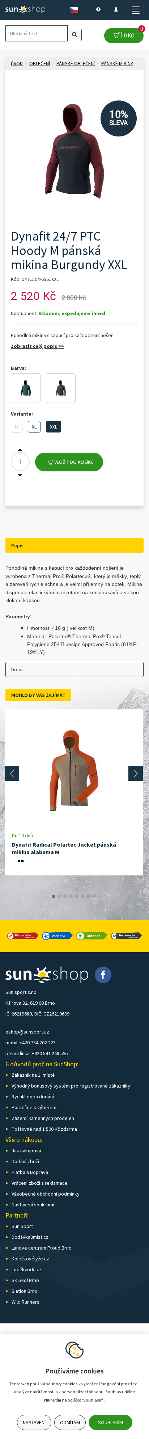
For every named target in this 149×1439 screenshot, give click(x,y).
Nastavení (34, 1422)
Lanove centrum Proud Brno (42, 1248)
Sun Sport (22, 1226)
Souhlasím (110, 1422)
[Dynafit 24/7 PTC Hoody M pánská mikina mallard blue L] (26, 388)
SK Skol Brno (25, 1280)
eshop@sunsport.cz (27, 1031)
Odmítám (70, 1422)
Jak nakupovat (27, 1150)
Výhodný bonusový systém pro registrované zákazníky (71, 1085)
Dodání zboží (25, 1161)
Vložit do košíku (73, 462)
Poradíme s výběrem (34, 1107)
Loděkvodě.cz (27, 1269)
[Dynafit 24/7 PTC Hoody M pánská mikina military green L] (61, 388)
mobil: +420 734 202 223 (30, 1042)
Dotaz (17, 669)
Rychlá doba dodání (33, 1096)
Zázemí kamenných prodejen (43, 1118)
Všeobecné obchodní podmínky (46, 1194)
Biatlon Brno (25, 1291)
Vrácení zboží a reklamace (40, 1183)
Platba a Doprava (30, 1172)
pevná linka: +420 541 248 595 (36, 1053)
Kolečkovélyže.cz (30, 1258)
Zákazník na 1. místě (33, 1075)
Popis (17, 545)
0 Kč (132, 33)
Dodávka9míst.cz (30, 1237)
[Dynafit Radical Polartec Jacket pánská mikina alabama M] (74, 770)
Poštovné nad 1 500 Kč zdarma (44, 1129)
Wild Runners (25, 1302)
